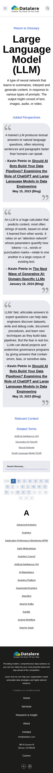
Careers (26, 755)
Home (26, 698)
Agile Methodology (26, 548)
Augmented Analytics (26, 588)
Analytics (26, 532)
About (26, 723)
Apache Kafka (27, 604)
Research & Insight (26, 715)
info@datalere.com (26, 737)
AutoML (26, 612)
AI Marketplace (26, 572)
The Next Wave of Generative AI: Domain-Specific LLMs (27, 274)
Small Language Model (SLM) (27, 453)
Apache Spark (26, 628)
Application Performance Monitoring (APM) (26, 540)
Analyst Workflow (26, 620)
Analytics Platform (27, 580)
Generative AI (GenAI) (26, 442)
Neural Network (26, 447)
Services (26, 706)
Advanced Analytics (26, 525)
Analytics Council (26, 556)
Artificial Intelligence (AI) (26, 436)
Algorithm (26, 596)
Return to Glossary (26, 28)
